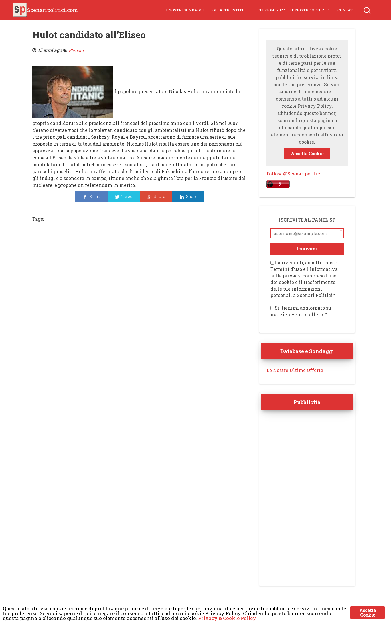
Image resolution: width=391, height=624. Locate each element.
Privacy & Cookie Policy (227, 618)
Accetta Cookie (307, 153)
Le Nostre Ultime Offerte (294, 370)
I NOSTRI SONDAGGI (185, 10)
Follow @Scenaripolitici (294, 174)
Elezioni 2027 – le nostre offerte (293, 10)
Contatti (347, 10)
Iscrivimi (307, 248)
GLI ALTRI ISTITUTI (230, 10)
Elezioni (76, 50)
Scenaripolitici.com (52, 10)
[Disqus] (139, 305)
